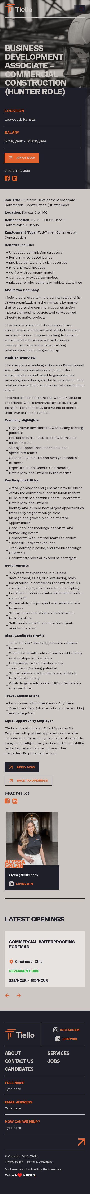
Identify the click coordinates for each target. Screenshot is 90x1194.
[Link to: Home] (18, 9)
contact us (19, 1061)
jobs (53, 1061)
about (13, 1053)
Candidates (19, 1069)
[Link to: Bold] (20, 1175)
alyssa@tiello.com (23, 875)
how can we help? (22, 1121)
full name (14, 1082)
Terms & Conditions (39, 1161)
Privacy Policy (14, 1161)
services (58, 1053)
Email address (18, 1102)
